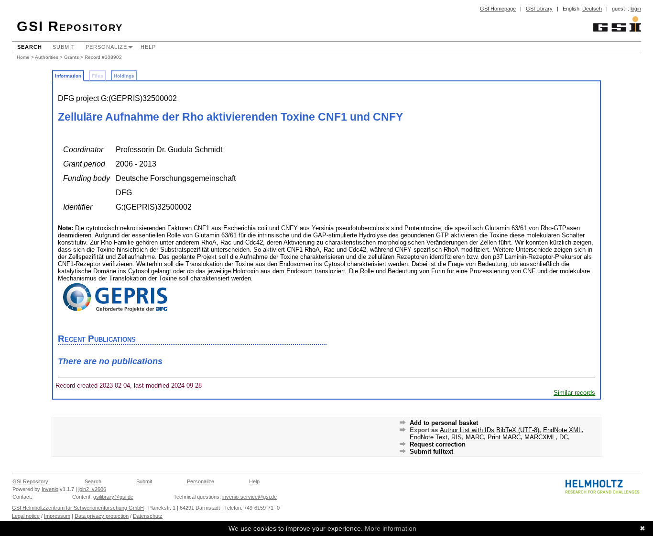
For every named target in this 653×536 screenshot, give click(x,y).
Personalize (106, 47)
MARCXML (539, 437)
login (636, 8)
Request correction (438, 444)
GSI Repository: (31, 481)
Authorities (46, 57)
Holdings (124, 75)
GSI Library (539, 8)
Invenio (50, 489)
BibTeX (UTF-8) (517, 430)
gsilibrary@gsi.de (113, 497)
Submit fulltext (431, 451)
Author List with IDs (467, 430)
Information (68, 75)
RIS (456, 437)
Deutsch (592, 8)
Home (23, 57)
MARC (475, 437)
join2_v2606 (92, 489)
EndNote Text (428, 437)
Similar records (574, 392)
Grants (71, 57)
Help (148, 47)
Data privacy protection (102, 516)
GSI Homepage (498, 8)
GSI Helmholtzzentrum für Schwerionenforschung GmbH (78, 508)
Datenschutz (148, 516)
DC (563, 437)
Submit (64, 47)
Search (29, 47)
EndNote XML (562, 430)
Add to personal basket (444, 422)
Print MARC (504, 437)
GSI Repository (70, 26)
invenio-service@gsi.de (249, 497)
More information (390, 528)
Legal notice (26, 516)
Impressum (57, 516)
